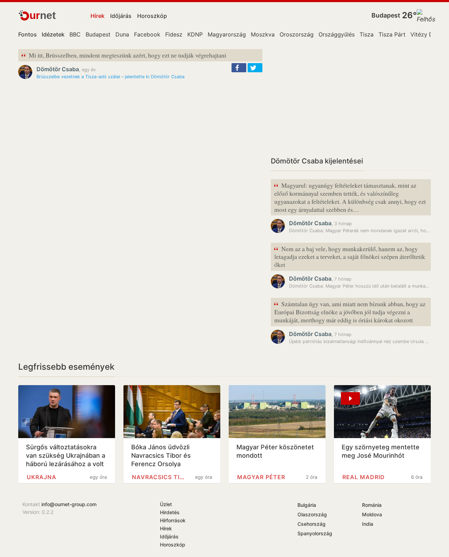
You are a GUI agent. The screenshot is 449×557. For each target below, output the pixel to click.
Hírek (98, 15)
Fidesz (173, 34)
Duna (122, 34)
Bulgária (306, 505)
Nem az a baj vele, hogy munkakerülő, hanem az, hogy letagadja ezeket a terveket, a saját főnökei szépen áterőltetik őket (349, 256)
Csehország (311, 524)
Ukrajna (41, 477)
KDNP (195, 34)
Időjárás (121, 15)
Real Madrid (363, 477)
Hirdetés (170, 512)
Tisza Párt (392, 34)
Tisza (367, 34)
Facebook (147, 34)
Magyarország (227, 34)
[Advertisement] (351, 98)
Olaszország (312, 514)
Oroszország (297, 34)
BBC (75, 34)
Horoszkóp (152, 15)
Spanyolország (314, 533)
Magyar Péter (261, 477)
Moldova (372, 514)
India (367, 524)
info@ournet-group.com (68, 504)
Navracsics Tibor (160, 477)
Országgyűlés (337, 34)
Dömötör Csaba (57, 69)
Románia (372, 505)
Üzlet (166, 504)
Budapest (385, 15)
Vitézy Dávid (427, 34)
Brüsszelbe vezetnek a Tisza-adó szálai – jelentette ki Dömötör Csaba (110, 76)
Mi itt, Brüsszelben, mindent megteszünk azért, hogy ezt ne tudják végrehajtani (123, 55)
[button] (239, 67)
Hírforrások (173, 520)
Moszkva (263, 34)
